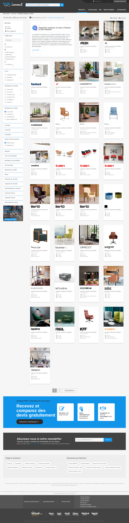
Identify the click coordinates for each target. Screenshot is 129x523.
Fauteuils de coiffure (27, 467)
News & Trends (109, 10)
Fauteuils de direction (44, 463)
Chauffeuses (18, 463)
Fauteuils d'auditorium (12, 467)
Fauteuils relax (39, 467)
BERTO (9, 54)
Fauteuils (9, 463)
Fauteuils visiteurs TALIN (74, 471)
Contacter (89, 24)
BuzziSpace (10, 59)
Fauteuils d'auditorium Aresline (113, 467)
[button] (13, 36)
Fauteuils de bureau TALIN (99, 463)
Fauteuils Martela (85, 463)
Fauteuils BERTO (72, 463)
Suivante (69, 390)
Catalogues (92, 10)
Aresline (9, 47)
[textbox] (42, 5)
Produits (81, 10)
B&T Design (10, 52)
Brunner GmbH (11, 57)
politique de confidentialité (35, 443)
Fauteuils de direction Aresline (94, 467)
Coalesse (9, 64)
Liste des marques (85, 497)
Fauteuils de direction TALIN (75, 467)
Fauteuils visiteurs (51, 467)
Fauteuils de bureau (30, 463)
